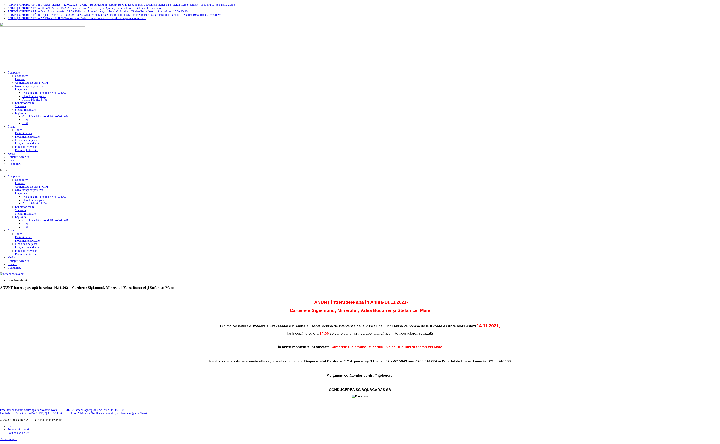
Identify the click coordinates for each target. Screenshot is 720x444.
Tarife (18, 129)
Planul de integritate (34, 96)
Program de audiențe (27, 143)
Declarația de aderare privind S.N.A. (44, 92)
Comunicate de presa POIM (31, 82)
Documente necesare (27, 136)
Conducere (21, 75)
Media (11, 153)
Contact (12, 160)
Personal (20, 79)
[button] (360, 170)
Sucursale (20, 106)
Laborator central (25, 102)
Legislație (20, 113)
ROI (25, 123)
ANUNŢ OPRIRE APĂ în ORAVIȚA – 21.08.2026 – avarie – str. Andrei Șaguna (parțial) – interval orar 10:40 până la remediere (84, 8)
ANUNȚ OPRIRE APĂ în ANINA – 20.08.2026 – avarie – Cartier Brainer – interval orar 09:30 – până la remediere (77, 18)
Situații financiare (25, 109)
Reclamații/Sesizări (26, 150)
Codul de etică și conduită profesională (45, 116)
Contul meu (14, 163)
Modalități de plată (26, 140)
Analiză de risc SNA (34, 99)
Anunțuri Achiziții (18, 157)
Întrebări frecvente (26, 146)
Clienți (11, 126)
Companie (14, 72)
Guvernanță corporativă (29, 86)
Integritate (21, 89)
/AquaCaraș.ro (8, 439)
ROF (25, 119)
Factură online (23, 133)
